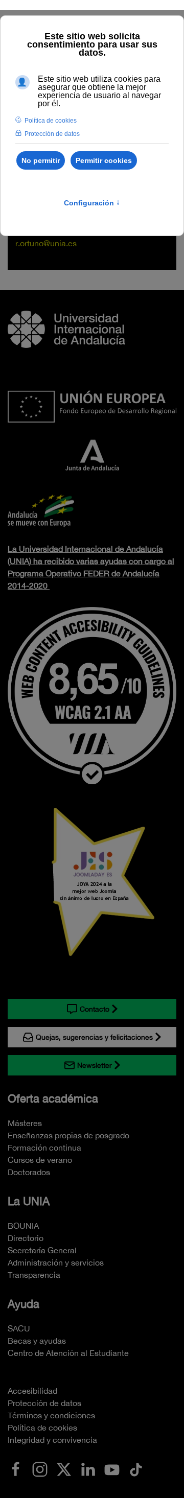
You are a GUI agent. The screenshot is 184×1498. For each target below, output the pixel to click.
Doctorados (29, 1172)
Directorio (25, 1238)
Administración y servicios (56, 1262)
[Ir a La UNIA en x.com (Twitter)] (64, 1468)
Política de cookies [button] (51, 120)
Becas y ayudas (37, 1340)
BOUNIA (23, 1225)
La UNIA (29, 1201)
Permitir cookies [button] (104, 160)
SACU (19, 1328)
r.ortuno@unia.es (46, 243)
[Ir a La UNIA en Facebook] (16, 1468)
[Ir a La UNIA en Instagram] (40, 1468)
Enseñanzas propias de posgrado (68, 1135)
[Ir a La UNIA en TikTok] (136, 1468)
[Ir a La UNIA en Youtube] (112, 1468)
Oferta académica (53, 1098)
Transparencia (34, 1274)
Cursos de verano (40, 1159)
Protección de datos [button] (52, 133)
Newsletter (94, 1065)
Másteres (25, 1123)
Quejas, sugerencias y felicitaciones (94, 1037)
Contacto (94, 1009)
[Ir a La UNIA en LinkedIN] (88, 1468)
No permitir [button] (40, 160)
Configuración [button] (92, 203)
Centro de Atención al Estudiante (68, 1352)
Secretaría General (42, 1250)
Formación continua (44, 1147)
